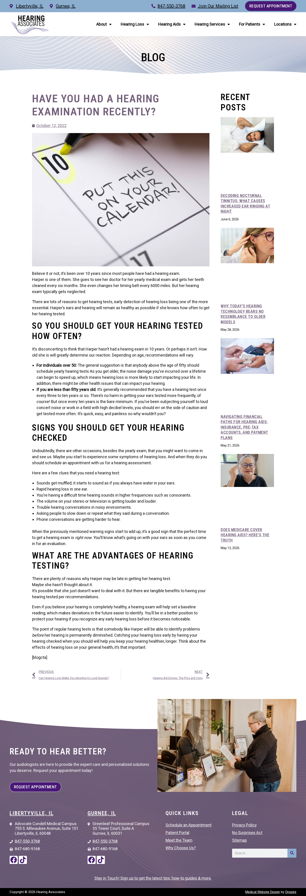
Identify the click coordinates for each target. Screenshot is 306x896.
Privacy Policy (244, 825)
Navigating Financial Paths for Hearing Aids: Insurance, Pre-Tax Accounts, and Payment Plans (244, 427)
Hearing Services (210, 24)
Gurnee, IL (102, 813)
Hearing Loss (132, 24)
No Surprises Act (247, 832)
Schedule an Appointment (188, 825)
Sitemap (239, 840)
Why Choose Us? (181, 848)
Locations (283, 24)
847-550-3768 (171, 6)
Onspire (290, 892)
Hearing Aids (169, 24)
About (101, 24)
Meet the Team (179, 840)
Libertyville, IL (32, 813)
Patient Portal (177, 832)
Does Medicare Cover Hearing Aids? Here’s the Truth (245, 535)
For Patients (249, 24)
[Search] (291, 853)
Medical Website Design (262, 892)
